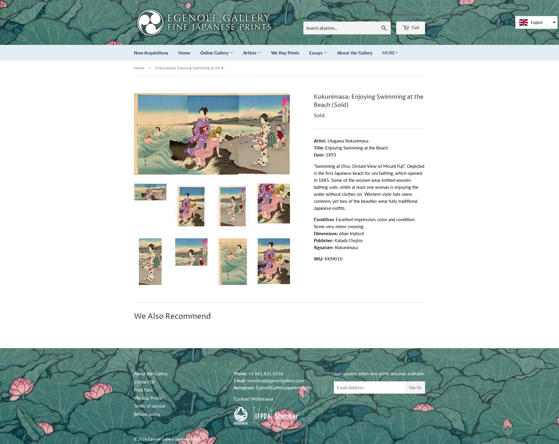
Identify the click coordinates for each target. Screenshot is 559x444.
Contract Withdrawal (253, 398)
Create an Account (409, 14)
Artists (250, 52)
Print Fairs (143, 389)
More (388, 52)
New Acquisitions (151, 52)
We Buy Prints (285, 52)
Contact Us (144, 381)
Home (184, 52)
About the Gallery (354, 52)
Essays (316, 52)
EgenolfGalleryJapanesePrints (284, 387)
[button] (536, 22)
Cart (415, 27)
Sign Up (415, 387)
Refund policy (147, 414)
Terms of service (149, 405)
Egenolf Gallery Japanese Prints (174, 439)
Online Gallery (215, 52)
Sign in (380, 14)
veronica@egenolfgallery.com (275, 380)
